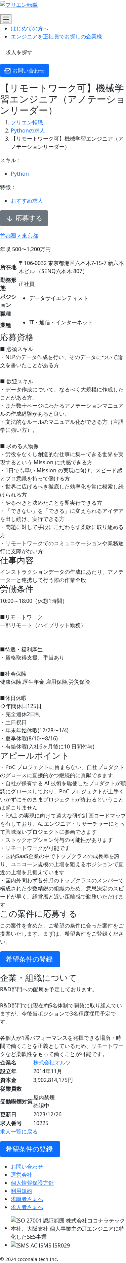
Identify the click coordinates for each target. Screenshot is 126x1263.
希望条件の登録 (30, 959)
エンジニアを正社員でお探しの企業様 (56, 36)
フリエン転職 (27, 122)
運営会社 (21, 1174)
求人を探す (18, 52)
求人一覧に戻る (19, 1131)
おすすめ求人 (27, 200)
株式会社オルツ (52, 1062)
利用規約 (21, 1191)
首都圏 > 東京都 (19, 235)
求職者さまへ (27, 1199)
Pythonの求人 (28, 130)
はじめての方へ (29, 28)
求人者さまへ (27, 1207)
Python (20, 173)
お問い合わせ (28, 70)
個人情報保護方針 (32, 1182)
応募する (28, 218)
